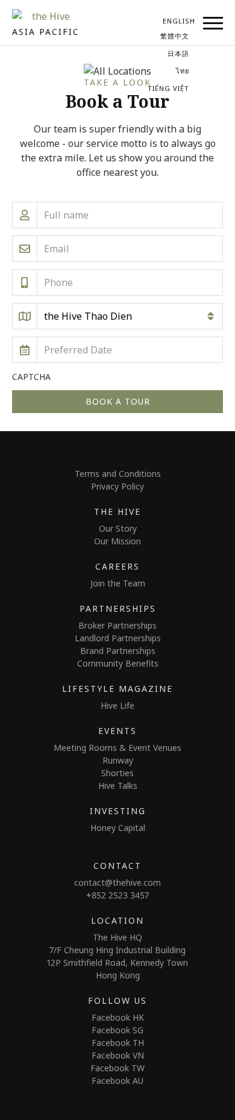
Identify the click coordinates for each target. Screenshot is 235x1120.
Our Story (118, 528)
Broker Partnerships (117, 625)
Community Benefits (117, 663)
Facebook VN (118, 1055)
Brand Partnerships (117, 650)
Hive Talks (117, 785)
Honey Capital (117, 827)
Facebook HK (118, 1017)
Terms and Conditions (118, 473)
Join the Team (117, 583)
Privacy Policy (117, 486)
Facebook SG (117, 1030)
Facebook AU (117, 1080)
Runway (117, 760)
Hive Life (117, 705)
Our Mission (117, 541)
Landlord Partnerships (118, 638)
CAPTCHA (31, 376)
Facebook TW (117, 1068)
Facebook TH (118, 1042)
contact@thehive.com (117, 882)
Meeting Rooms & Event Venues (117, 747)
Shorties (117, 773)
